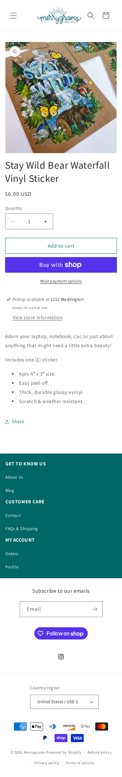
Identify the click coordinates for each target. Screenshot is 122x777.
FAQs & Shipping (21, 528)
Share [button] (18, 421)
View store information (38, 317)
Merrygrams (34, 752)
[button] (13, 15)
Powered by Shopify (63, 752)
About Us (14, 477)
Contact (13, 515)
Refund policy (99, 752)
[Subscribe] (94, 609)
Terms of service (80, 762)
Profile (11, 567)
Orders (11, 553)
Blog (9, 490)
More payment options (61, 281)
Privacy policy (46, 762)
